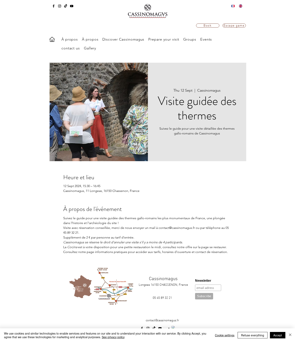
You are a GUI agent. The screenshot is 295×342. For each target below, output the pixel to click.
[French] (232, 6)
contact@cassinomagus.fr (162, 320)
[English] (239, 6)
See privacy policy (113, 337)
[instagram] (60, 6)
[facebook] (54, 6)
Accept (277, 335)
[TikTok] (66, 6)
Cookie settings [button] (224, 335)
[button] (123, 39)
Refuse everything (252, 335)
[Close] (290, 335)
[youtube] (72, 6)
